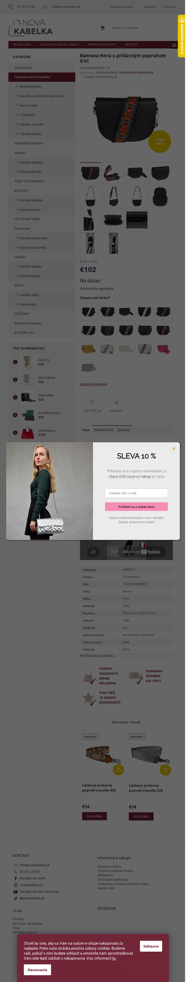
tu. (114, 958)
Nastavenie (37, 969)
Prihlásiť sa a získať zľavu (136, 506)
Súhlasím (151, 946)
